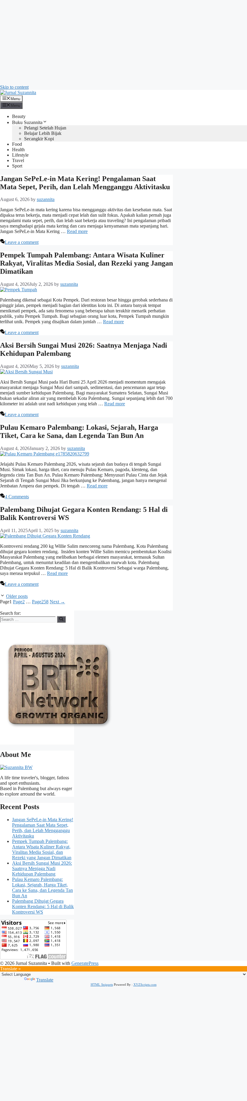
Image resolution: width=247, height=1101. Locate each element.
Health (18, 149)
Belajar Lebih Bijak (42, 133)
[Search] (61, 619)
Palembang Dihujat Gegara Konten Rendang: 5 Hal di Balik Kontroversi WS (43, 906)
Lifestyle (20, 155)
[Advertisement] (123, 42)
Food (17, 144)
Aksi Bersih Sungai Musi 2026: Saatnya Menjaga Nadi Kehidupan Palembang (42, 868)
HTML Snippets (102, 984)
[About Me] (16, 767)
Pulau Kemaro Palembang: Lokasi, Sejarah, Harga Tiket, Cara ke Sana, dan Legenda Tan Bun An (79, 431)
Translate (44, 979)
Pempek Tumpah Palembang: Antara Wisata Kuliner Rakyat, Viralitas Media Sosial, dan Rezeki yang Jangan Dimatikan (86, 263)
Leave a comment (22, 242)
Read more (77, 231)
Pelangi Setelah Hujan (45, 127)
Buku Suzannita (27, 122)
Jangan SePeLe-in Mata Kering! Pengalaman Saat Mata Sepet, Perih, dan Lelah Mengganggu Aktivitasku (85, 183)
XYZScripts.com (145, 984)
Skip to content (14, 87)
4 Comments (17, 496)
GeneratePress (84, 963)
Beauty (19, 116)
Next (57, 601)
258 (40, 601)
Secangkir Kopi (39, 138)
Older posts (17, 596)
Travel (18, 160)
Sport (17, 165)
